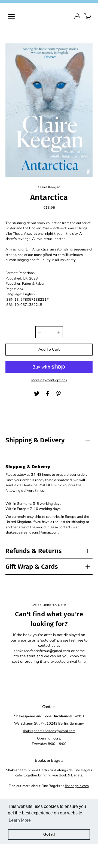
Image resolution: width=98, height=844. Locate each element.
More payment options (49, 380)
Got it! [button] (49, 834)
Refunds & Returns (33, 551)
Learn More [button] (20, 820)
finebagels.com (77, 785)
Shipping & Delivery (35, 440)
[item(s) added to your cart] (88, 16)
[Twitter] (37, 393)
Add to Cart (49, 349)
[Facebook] (48, 393)
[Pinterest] (58, 393)
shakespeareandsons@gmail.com (49, 731)
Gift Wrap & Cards (31, 566)
